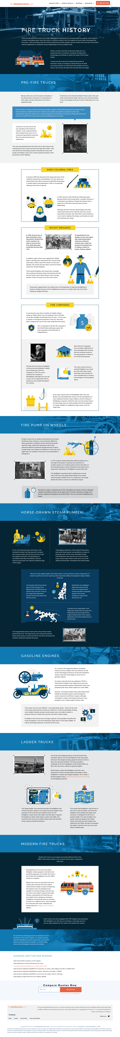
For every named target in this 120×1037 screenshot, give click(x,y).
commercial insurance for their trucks (77, 777)
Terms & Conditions (91, 1026)
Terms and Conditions (35, 1018)
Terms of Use (76, 993)
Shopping (79, 3)
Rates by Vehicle (67, 3)
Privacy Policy (23, 1018)
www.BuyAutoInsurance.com (41, 1026)
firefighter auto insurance (45, 905)
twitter (109, 1016)
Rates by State (54, 3)
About (10, 1018)
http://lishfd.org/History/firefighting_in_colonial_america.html (30, 966)
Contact (16, 1018)
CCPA (98, 1026)
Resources (88, 3)
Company (12, 1015)
